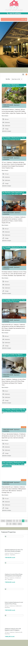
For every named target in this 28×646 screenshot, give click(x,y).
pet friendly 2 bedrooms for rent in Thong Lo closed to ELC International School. (13, 140)
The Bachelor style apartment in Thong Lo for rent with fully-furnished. (13, 194)
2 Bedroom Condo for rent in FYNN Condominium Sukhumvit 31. (14, 356)
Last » (19, 523)
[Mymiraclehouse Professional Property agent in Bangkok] (14, 6)
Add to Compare (7, 131)
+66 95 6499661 (15, 13)
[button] (22, 19)
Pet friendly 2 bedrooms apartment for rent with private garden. (13, 87)
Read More (12, 554)
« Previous (9, 520)
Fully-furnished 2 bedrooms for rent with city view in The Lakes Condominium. (13, 464)
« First (3, 520)
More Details (5, 115)
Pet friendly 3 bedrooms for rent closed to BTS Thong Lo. (13, 301)
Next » (14, 523)
